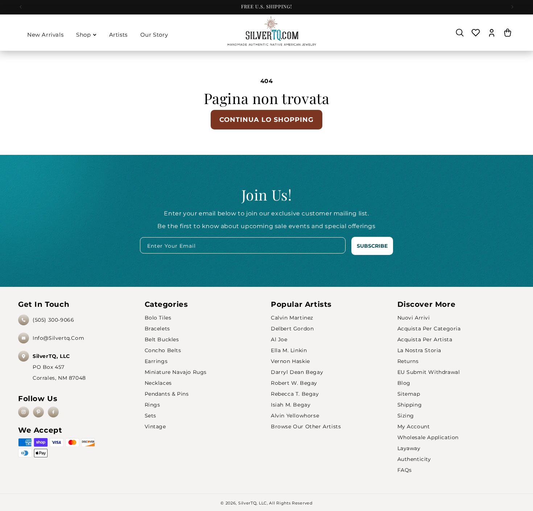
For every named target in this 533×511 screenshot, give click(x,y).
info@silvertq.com (58, 338)
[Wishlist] (476, 33)
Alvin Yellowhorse (295, 415)
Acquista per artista (425, 339)
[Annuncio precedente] (21, 7)
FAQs (404, 470)
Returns (408, 361)
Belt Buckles (162, 339)
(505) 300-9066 (53, 320)
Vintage (155, 426)
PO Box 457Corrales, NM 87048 (59, 367)
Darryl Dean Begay (297, 372)
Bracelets (157, 328)
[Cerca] (460, 33)
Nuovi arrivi (413, 317)
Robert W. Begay (294, 383)
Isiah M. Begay (290, 404)
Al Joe (279, 339)
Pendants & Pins (167, 394)
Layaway (409, 448)
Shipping (409, 404)
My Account (413, 426)
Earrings (156, 361)
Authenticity (414, 459)
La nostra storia (419, 350)
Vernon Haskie (290, 361)
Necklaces (158, 383)
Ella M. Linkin (289, 350)
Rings (152, 404)
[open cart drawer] (508, 33)
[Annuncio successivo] (512, 7)
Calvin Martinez (292, 317)
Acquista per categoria (429, 328)
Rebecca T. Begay (295, 394)
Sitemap (408, 394)
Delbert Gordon (292, 328)
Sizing (405, 415)
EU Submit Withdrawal (428, 372)
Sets (150, 415)
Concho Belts (163, 350)
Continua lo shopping (266, 120)
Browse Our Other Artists (306, 426)
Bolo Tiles (158, 317)
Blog (403, 383)
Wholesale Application (428, 437)
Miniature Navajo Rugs (176, 372)
